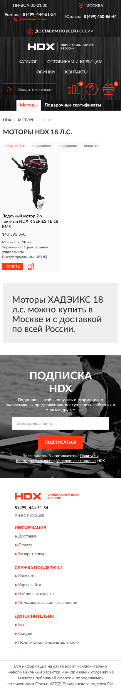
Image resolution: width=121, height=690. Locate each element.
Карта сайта (29, 585)
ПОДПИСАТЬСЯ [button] (61, 442)
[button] (30, 19)
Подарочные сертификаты (73, 105)
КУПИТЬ (13, 266)
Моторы (29, 105)
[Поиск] (9, 89)
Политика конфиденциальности (49, 643)
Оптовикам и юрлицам (74, 62)
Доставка (27, 536)
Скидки (25, 634)
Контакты (76, 72)
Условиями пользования (76, 461)
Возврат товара (33, 554)
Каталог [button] (28, 62)
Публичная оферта (36, 594)
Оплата (25, 545)
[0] (108, 89)
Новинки (44, 72)
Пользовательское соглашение (47, 603)
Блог (22, 625)
